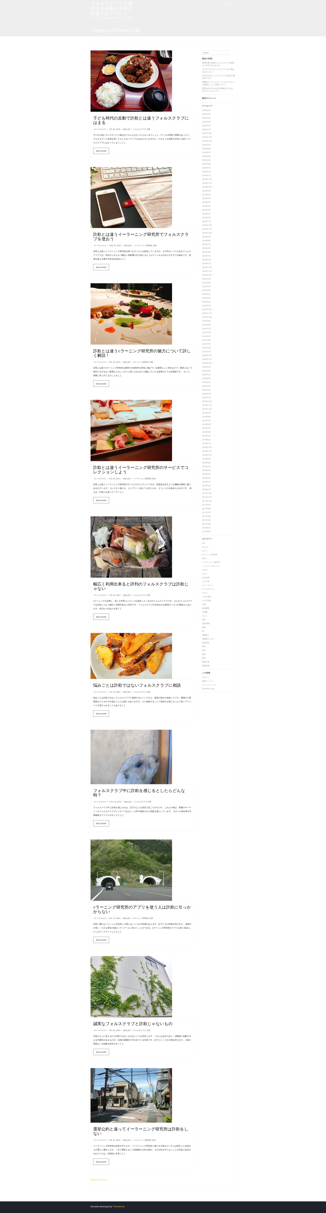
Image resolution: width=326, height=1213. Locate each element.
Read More (101, 151)
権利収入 (205, 635)
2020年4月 (206, 386)
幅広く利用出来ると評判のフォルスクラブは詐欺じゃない (141, 586)
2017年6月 (206, 516)
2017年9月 (206, 504)
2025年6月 (206, 156)
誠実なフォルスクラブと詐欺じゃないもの (133, 1023)
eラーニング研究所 (140, 362)
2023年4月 (206, 252)
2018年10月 (207, 455)
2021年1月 (206, 351)
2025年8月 (206, 148)
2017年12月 (207, 493)
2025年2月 (206, 171)
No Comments (100, 129)
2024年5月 (206, 206)
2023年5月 (206, 248)
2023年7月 (206, 244)
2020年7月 (206, 374)
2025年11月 (207, 137)
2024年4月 (206, 210)
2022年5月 (206, 294)
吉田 (204, 619)
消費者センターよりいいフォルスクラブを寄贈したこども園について (218, 83)
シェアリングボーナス (211, 566)
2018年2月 (206, 485)
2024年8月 (206, 194)
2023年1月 (206, 263)
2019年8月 (206, 416)
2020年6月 (206, 378)
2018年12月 (207, 447)
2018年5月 (206, 474)
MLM (204, 558)
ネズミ (204, 573)
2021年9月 (206, 321)
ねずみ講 (205, 577)
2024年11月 (207, 183)
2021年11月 (207, 313)
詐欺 (148, 129)
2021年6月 (206, 332)
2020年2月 (206, 393)
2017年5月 (206, 520)
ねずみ (204, 570)
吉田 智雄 (206, 623)
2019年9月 (206, 413)
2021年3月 (206, 344)
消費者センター (208, 639)
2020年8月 (206, 370)
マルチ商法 (206, 600)
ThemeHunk (119, 1206)
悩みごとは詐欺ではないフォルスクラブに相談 (137, 685)
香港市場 (205, 665)
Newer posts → (100, 1179)
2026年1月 (206, 129)
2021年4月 (206, 340)
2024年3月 (206, 213)
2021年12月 (207, 309)
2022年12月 (207, 267)
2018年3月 (206, 482)
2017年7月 (206, 512)
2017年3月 (206, 527)
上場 (204, 604)
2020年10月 (207, 363)
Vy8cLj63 (126, 129)
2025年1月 (206, 175)
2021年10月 (207, 317)
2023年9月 (206, 236)
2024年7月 (206, 198)
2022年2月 (206, 302)
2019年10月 (207, 409)
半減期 (204, 612)
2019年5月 (206, 428)
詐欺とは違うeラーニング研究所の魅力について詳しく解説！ (142, 353)
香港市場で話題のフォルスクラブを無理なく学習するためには (218, 64)
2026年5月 (206, 114)
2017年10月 (207, 501)
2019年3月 (206, 436)
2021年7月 (206, 328)
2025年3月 (206, 167)
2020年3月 (206, 390)
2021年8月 (206, 324)
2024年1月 (206, 221)
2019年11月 (207, 405)
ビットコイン (207, 585)
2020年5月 (206, 382)
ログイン (205, 677)
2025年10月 (207, 141)
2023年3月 (206, 256)
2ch (203, 543)
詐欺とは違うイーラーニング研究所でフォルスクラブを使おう (141, 236)
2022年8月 (206, 282)
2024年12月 (207, 179)
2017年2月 (206, 531)
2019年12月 (207, 401)
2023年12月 (207, 225)
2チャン (205, 550)
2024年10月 (207, 187)
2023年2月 (206, 259)
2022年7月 (206, 286)
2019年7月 (206, 420)
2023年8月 (206, 240)
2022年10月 (207, 275)
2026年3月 (206, 122)
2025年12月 (207, 133)
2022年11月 (207, 271)
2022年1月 (206, 305)
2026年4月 (206, 118)
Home (230, 3)
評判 (204, 650)
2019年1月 (206, 443)
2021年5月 (206, 336)
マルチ (204, 593)
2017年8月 (206, 508)
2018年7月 (206, 466)
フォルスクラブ (139, 129)
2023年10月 (207, 233)
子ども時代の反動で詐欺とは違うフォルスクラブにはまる (141, 120)
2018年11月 (207, 451)
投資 (204, 627)
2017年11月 (207, 497)
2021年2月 (206, 347)
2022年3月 (206, 298)
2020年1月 (206, 397)
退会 (204, 654)
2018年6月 (206, 470)
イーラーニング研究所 (143, 245)
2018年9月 (206, 459)
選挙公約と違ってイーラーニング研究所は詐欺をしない (140, 1131)
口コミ (204, 616)
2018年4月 (206, 478)
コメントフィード (209, 685)
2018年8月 (206, 462)
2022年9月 (206, 279)
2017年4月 (206, 524)
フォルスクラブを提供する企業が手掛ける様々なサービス (111, 8)
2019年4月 (206, 432)
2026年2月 (206, 125)
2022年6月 (206, 290)
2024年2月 (206, 217)
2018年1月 (206, 489)
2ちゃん (205, 547)
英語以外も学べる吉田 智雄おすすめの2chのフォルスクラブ (217, 89)
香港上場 (205, 661)
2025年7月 (206, 152)
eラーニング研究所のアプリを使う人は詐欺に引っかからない (142, 909)
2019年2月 (206, 439)
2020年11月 (207, 359)
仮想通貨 (205, 608)
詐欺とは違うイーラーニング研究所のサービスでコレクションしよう (141, 470)
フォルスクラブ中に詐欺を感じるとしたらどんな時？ (139, 793)
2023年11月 (207, 229)
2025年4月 (206, 164)
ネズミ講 (205, 581)
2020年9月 (206, 367)
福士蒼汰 (205, 642)
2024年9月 (206, 190)
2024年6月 (206, 202)
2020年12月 (207, 355)
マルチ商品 (206, 596)
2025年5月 (206, 160)
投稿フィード (207, 681)
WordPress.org (208, 688)
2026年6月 (206, 110)
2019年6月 (206, 424)
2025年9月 (206, 144)
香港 (204, 658)
